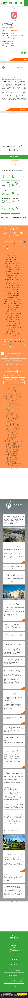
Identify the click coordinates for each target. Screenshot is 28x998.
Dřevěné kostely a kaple (10, 372)
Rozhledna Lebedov (12, 455)
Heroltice (16, 272)
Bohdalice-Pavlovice (12, 260)
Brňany (16, 262)
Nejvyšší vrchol (20, 375)
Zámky (13, 368)
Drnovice (16, 270)
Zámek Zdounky (12, 461)
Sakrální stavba (20, 383)
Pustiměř (19, 314)
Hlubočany (9, 274)
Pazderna (16, 310)
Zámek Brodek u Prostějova (12, 422)
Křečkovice (15, 286)
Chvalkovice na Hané (12, 266)
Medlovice (9, 294)
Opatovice (9, 306)
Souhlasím (22, 993)
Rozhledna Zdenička (12, 451)
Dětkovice (15, 268)
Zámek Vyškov (12, 389)
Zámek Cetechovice (12, 449)
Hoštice (16, 274)
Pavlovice (9, 310)
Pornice (16, 312)
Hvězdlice (12, 278)
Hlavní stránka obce (22, 59)
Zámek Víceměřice (12, 429)
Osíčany (8, 308)
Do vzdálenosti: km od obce (12, 242)
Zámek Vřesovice (12, 459)
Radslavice (8, 318)
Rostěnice (16, 318)
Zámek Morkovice (13, 409)
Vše (3, 353)
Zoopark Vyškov (12, 387)
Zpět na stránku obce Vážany (20, 109)
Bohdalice (12, 258)
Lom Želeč (12, 401)
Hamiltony (8, 272)
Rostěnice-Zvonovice (12, 320)
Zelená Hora (9, 334)
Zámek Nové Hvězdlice (12, 393)
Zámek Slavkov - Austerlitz (13, 441)
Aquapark (23, 353)
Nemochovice (8, 300)
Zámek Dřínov (12, 435)
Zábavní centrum (8, 383)
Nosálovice (16, 302)
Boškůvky (9, 262)
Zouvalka (17, 334)
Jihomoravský (14, 30)
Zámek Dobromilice (12, 425)
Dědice (8, 268)
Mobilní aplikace (14, 975)
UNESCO (4, 357)
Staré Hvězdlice (9, 324)
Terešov (9, 326)
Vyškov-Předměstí (12, 332)
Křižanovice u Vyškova (12, 288)
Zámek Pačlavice (12, 395)
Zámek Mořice (12, 431)
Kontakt (14, 986)
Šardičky (16, 322)
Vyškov (12, 33)
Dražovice (9, 270)
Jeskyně (6, 375)
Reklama (14, 964)
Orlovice (16, 306)
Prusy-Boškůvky (9, 314)
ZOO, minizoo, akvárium (12, 353)
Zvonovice (13, 336)
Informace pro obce (14, 970)
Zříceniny (20, 368)
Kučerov (6, 290)
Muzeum (22, 379)
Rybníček (9, 322)
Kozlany (8, 286)
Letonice (13, 290)
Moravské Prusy (12, 298)
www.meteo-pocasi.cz (14, 219)
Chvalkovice (16, 264)
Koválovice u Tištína (12, 282)
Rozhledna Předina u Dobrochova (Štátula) (13, 446)
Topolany (16, 326)
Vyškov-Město (12, 330)
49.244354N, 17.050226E (17, 35)
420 (12, 43)
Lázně (12, 375)
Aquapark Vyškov (12, 391)
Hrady (7, 368)
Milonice (16, 294)
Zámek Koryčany (12, 457)
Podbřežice (9, 312)
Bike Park (6, 379)
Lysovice (11, 292)
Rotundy (21, 372)
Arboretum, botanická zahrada (10, 364)
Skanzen (24, 357)
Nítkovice (8, 302)
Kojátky (19, 280)
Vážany (7, 24)
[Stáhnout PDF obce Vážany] (22, 53)
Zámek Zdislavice (12, 439)
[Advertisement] (14, 129)
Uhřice (12, 328)
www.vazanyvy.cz (15, 46)
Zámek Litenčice (12, 413)
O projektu (14, 959)
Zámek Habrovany (12, 415)
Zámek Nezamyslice (12, 417)
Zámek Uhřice (12, 411)
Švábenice (18, 324)
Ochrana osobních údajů (14, 981)
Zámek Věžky (12, 453)
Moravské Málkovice (12, 296)
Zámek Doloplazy (12, 433)
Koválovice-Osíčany (12, 284)
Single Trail (14, 379)
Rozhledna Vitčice (12, 437)
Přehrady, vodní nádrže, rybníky (14, 360)
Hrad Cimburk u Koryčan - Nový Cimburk (13, 464)
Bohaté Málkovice (12, 256)
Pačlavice (16, 308)
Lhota (19, 290)
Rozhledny (23, 364)
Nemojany (17, 300)
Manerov (18, 292)
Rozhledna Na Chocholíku (12, 397)
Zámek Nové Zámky (12, 399)
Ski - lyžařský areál (14, 357)
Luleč (5, 292)
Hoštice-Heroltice (12, 276)
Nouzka (6, 304)
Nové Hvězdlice (16, 304)
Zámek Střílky (12, 443)
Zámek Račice (12, 419)
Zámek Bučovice (12, 403)
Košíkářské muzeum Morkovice (13, 406)
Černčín (8, 264)
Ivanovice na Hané (10, 280)
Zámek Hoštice (12, 427)
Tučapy (6, 328)
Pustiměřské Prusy (13, 316)
